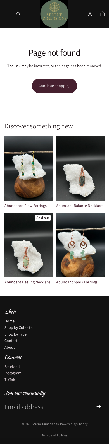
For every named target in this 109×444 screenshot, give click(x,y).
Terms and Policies (54, 435)
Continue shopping (54, 85)
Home (9, 321)
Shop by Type (15, 334)
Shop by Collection (20, 327)
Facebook (12, 366)
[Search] (18, 14)
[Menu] (6, 14)
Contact (11, 340)
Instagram (13, 372)
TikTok (9, 379)
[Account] (90, 14)
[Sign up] (99, 406)
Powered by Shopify (74, 424)
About (9, 347)
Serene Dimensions (45, 424)
